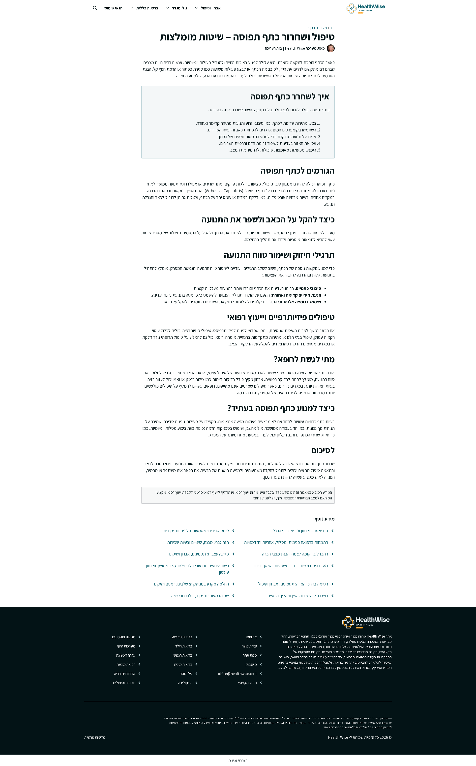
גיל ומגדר (179, 8)
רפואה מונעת (126, 664)
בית (332, 27)
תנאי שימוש (113, 8)
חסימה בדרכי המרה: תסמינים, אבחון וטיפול (293, 584)
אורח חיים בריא (124, 673)
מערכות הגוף (317, 27)
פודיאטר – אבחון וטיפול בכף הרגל (300, 530)
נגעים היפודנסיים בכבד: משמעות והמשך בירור (290, 565)
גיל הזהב (186, 673)
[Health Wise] (367, 8)
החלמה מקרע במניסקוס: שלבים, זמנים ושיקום (191, 584)
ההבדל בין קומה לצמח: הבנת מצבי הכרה (295, 554)
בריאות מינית (183, 664)
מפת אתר (250, 655)
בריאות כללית (147, 8)
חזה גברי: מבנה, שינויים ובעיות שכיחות (198, 542)
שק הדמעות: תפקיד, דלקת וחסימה (200, 595)
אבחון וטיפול (211, 8)
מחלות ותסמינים (123, 637)
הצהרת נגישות (238, 760)
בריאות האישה (182, 637)
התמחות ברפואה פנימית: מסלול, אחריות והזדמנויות (286, 542)
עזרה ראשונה (125, 655)
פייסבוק (251, 664)
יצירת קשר (249, 646)
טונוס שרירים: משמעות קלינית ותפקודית (196, 530)
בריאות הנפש (182, 655)
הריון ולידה (185, 682)
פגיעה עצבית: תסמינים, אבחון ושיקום (199, 554)
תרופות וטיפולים (124, 682)
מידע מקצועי (247, 682)
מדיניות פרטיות (94, 737)
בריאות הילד (183, 646)
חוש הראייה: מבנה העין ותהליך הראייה (298, 595)
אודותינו (251, 637)
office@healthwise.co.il (237, 673)
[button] (95, 8)
